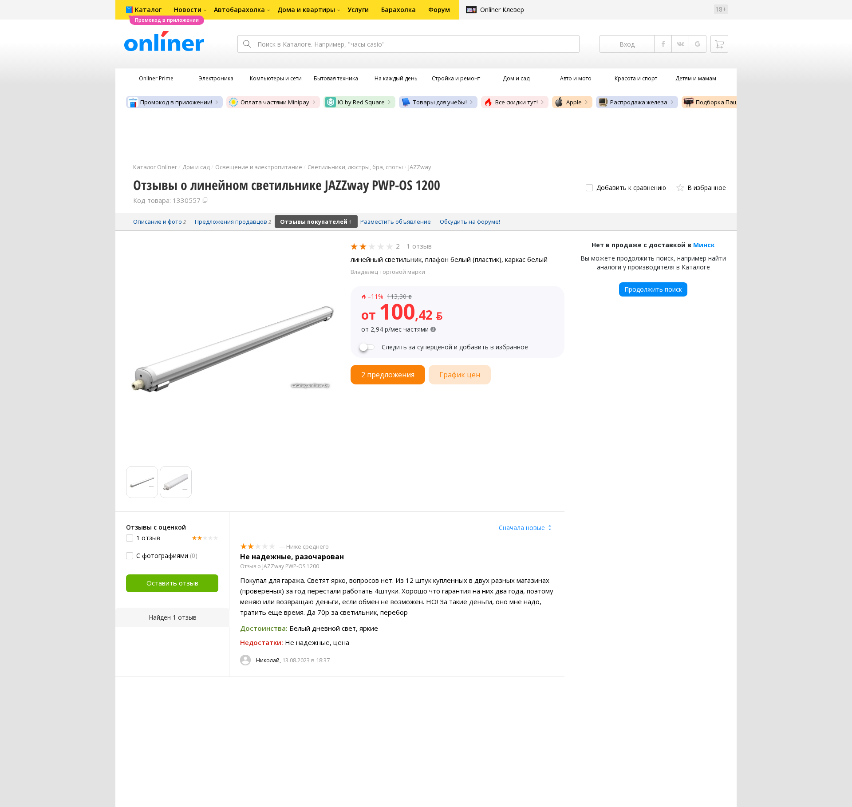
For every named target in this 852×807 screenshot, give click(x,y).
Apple (574, 102)
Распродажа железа (638, 102)
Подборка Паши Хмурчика (733, 102)
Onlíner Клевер (502, 9)
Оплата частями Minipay (275, 102)
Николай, (268, 660)
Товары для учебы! (440, 102)
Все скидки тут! (516, 102)
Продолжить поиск (653, 289)
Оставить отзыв (172, 582)
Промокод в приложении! (176, 102)
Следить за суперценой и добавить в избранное (455, 347)
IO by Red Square (361, 102)
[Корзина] (719, 44)
